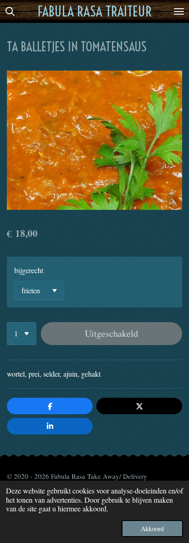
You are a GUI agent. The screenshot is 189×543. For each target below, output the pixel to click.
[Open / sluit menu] (179, 11)
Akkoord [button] (152, 528)
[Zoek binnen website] (10, 11)
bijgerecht (28, 270)
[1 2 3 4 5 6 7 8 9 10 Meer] (21, 333)
